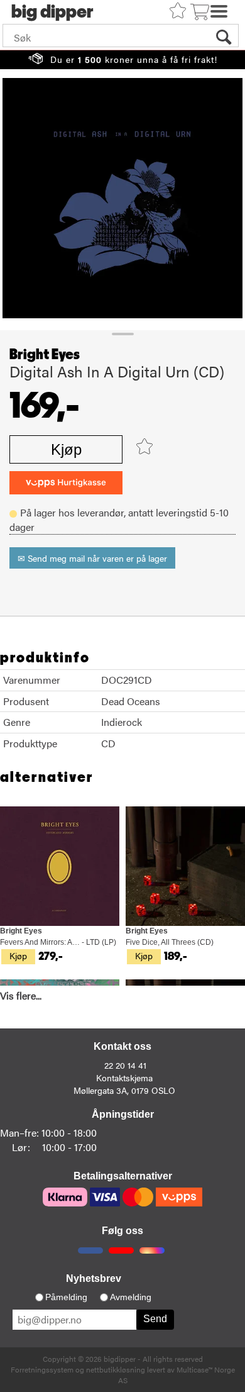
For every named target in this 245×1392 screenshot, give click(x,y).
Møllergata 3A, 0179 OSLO (124, 1090)
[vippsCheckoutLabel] (65, 482)
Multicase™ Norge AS (176, 1375)
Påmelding (66, 1297)
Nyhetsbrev (93, 1278)
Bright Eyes (44, 354)
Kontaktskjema (124, 1077)
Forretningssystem (42, 1369)
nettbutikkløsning (115, 1369)
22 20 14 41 (125, 1065)
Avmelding (130, 1297)
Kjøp (66, 449)
